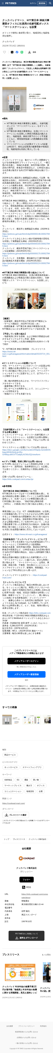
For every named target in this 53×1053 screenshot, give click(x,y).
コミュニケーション (12, 791)
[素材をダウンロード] (29, 52)
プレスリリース (19, 839)
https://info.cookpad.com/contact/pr (17, 479)
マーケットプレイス (12, 785)
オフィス (41, 785)
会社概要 (9, 1026)
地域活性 (30, 791)
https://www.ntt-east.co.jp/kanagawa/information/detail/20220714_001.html (26, 353)
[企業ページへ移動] (26, 859)
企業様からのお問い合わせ (26, 1037)
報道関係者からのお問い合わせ (26, 1032)
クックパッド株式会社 (37, 839)
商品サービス (10, 755)
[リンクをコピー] (34, 52)
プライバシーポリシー (26, 1026)
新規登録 (42, 3)
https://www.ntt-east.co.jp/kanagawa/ (31, 534)
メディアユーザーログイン (26, 661)
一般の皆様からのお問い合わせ (26, 1043)
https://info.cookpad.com (40, 613)
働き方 (29, 785)
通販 (26, 780)
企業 (41, 791)
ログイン (33, 3)
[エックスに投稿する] (12, 52)
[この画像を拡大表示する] (11, 719)
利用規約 (43, 1026)
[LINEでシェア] (22, 52)
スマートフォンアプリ (32, 767)
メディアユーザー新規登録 (26, 674)
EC (18, 780)
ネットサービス (11, 767)
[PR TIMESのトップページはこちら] (10, 3)
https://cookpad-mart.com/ (13, 803)
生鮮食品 (8, 780)
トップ (6, 839)
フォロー (26, 879)
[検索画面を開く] (50, 3)
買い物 (36, 780)
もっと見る (46, 955)
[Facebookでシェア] (17, 52)
